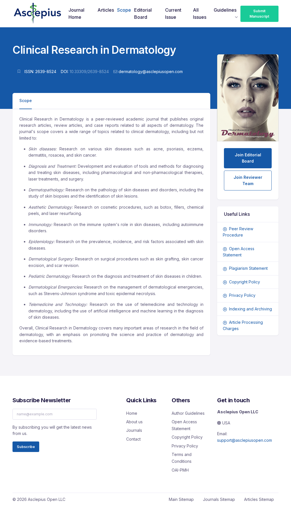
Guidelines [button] (225, 10)
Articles (105, 10)
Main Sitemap (181, 499)
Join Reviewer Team (248, 180)
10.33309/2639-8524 (89, 71)
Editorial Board (143, 13)
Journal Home (76, 13)
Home (131, 413)
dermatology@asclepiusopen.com (151, 71)
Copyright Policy (244, 281)
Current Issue (173, 13)
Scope (124, 10)
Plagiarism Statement (248, 268)
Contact (133, 439)
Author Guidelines (188, 413)
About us (134, 421)
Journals (134, 430)
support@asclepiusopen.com (244, 440)
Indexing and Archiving (250, 308)
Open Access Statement (184, 425)
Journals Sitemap (219, 499)
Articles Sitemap (259, 499)
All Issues (199, 13)
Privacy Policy (242, 295)
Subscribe (26, 447)
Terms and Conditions (182, 458)
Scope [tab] (25, 100)
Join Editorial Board (248, 157)
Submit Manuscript (259, 14)
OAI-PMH (180, 470)
